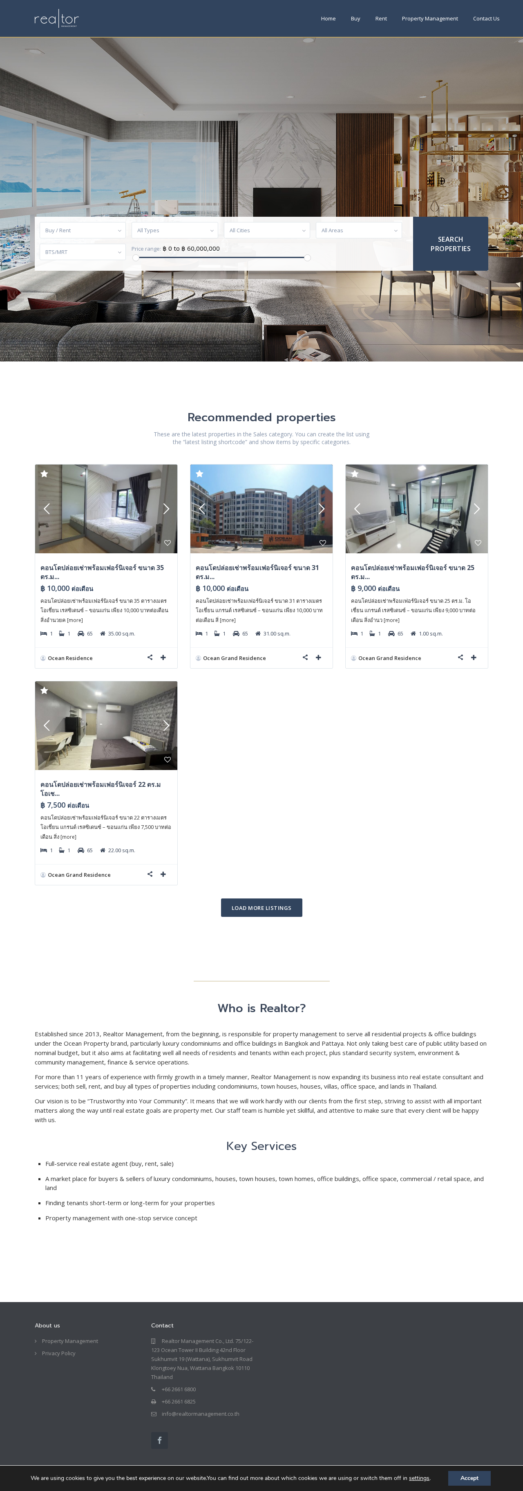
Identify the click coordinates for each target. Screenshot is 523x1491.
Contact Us (486, 18)
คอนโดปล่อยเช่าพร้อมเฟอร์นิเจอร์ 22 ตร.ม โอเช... (100, 789)
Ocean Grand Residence (234, 658)
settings (419, 1478)
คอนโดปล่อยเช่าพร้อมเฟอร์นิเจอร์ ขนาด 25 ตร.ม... (412, 572)
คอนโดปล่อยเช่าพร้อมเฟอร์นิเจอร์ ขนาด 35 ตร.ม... (102, 572)
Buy (355, 18)
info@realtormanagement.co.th (200, 1413)
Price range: (146, 248)
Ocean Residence (70, 658)
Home (328, 18)
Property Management (430, 18)
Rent (381, 18)
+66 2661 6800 (179, 1389)
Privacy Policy (59, 1353)
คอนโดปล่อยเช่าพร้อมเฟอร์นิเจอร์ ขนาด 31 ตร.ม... (257, 572)
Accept (469, 1478)
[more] (75, 620)
